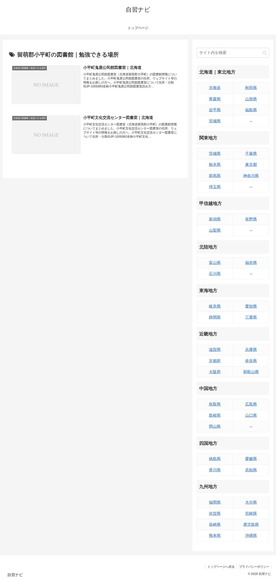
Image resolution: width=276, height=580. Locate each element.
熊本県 (215, 535)
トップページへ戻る (221, 566)
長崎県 (215, 524)
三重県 (251, 317)
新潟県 (215, 219)
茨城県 (215, 153)
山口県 (251, 415)
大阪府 (215, 372)
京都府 (215, 361)
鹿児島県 (251, 524)
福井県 (251, 263)
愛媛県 (251, 459)
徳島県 (215, 459)
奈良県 (251, 361)
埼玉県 (215, 187)
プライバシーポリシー (254, 566)
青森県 (215, 99)
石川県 (215, 274)
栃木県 (215, 164)
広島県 (251, 404)
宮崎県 (251, 513)
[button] (264, 52)
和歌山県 (251, 372)
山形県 (251, 99)
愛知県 (251, 306)
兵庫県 (251, 349)
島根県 (215, 415)
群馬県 (215, 176)
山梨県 (215, 230)
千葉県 (251, 153)
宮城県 (215, 121)
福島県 (251, 110)
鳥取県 (215, 404)
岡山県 (215, 426)
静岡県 (215, 317)
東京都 (251, 164)
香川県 (215, 470)
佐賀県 (215, 513)
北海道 (215, 88)
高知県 (251, 470)
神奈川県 (251, 176)
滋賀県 (215, 349)
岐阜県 (215, 306)
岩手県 (215, 110)
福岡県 (215, 502)
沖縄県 (251, 535)
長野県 (251, 219)
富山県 (215, 263)
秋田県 (251, 88)
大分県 (251, 502)
